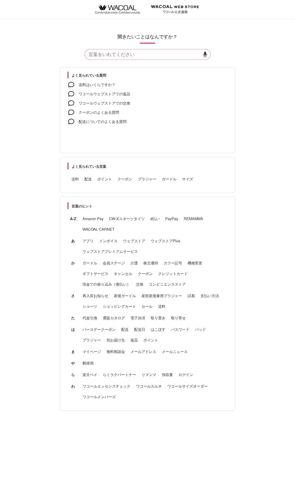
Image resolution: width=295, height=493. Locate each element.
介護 (134, 263)
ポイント (104, 179)
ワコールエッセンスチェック (106, 386)
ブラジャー (147, 179)
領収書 (167, 374)
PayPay (171, 218)
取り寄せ (178, 317)
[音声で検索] (205, 54)
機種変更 (195, 263)
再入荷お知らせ (95, 295)
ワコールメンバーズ (99, 396)
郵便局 (88, 363)
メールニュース (175, 351)
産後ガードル (125, 295)
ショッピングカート (119, 306)
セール (147, 306)
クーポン (125, 179)
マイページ (92, 351)
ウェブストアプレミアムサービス (110, 251)
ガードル (169, 179)
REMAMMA (193, 218)
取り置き (158, 317)
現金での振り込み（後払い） (106, 284)
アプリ (88, 240)
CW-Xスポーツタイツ (127, 218)
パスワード (180, 329)
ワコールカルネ (149, 386)
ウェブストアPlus (165, 240)
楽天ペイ (90, 374)
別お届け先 (115, 340)
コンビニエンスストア (167, 284)
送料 (75, 179)
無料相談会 (115, 351)
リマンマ (149, 374)
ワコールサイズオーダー (187, 386)
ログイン (185, 374)
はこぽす (158, 329)
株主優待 (150, 263)
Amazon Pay (93, 218)
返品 (134, 340)
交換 (139, 284)
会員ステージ (114, 263)
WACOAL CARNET (99, 229)
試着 (191, 295)
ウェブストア (134, 240)
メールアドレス (143, 351)
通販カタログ (114, 317)
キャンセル (123, 273)
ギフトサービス (95, 273)
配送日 (139, 329)
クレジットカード (173, 273)
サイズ (187, 179)
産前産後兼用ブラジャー (162, 295)
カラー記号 (173, 263)
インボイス (108, 240)
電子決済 (137, 317)
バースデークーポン (99, 329)
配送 (88, 179)
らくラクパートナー (119, 374)
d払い (155, 218)
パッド (200, 329)
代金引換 (90, 317)
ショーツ (90, 306)
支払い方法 (210, 295)
